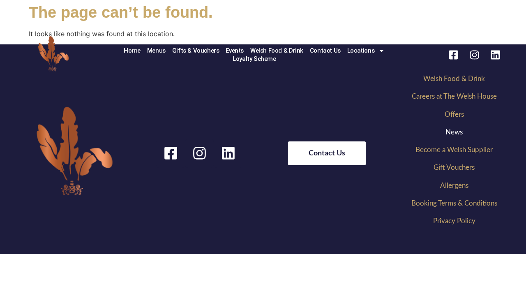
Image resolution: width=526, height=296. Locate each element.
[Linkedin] (495, 54)
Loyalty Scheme (254, 58)
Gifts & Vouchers (195, 50)
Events (235, 50)
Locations (360, 50)
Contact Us (325, 50)
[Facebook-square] (453, 54)
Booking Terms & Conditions (454, 203)
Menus (156, 50)
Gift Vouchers (454, 167)
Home (132, 50)
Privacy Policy (454, 220)
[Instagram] (474, 54)
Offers (454, 114)
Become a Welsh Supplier (454, 149)
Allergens (454, 185)
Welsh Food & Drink (276, 50)
